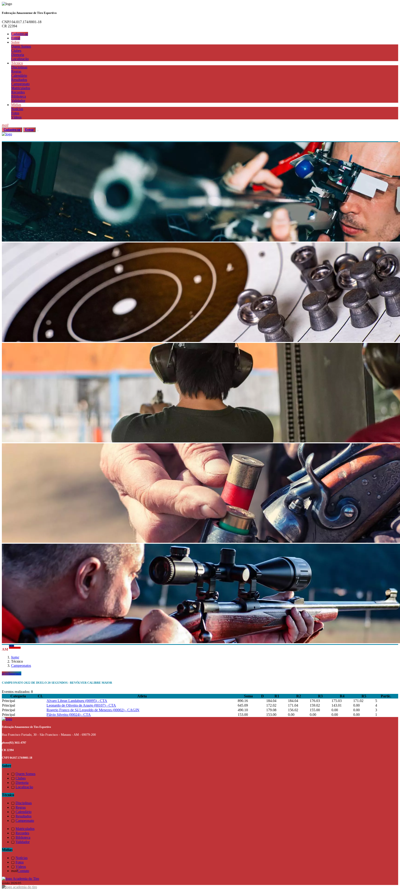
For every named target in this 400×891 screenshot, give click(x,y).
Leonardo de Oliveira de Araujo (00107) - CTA (81, 705)
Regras (16, 71)
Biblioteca (18, 96)
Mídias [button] (16, 105)
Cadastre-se (19, 34)
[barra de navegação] (38, 130)
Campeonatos (21, 665)
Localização (20, 59)
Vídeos (16, 117)
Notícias (17, 109)
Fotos (15, 113)
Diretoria (17, 55)
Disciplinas (19, 67)
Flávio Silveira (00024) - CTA (69, 715)
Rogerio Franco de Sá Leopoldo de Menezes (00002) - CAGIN (93, 710)
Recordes (18, 92)
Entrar (15, 38)
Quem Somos (21, 46)
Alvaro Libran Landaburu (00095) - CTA (77, 701)
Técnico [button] (17, 63)
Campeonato (20, 84)
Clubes (16, 51)
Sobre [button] (15, 42)
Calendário (19, 76)
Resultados (19, 80)
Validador (18, 100)
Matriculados (20, 88)
